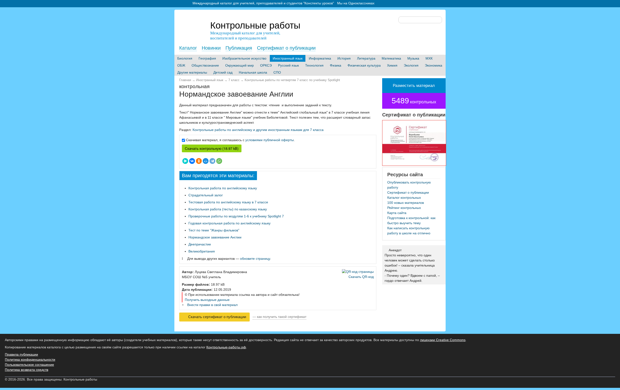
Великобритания (201, 251)
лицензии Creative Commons (442, 340)
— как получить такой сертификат (279, 317)
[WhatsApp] (219, 161)
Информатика (320, 58)
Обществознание (205, 65)
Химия (392, 65)
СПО (277, 72)
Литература (366, 58)
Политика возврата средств (26, 370)
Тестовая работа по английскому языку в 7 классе (228, 202)
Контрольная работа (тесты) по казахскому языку (227, 209)
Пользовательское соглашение (29, 365)
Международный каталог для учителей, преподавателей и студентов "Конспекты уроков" (263, 3)
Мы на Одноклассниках (355, 3)
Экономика (433, 65)
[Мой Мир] (206, 161)
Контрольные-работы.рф (226, 347)
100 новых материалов (405, 203)
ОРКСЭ (266, 65)
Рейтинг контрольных (404, 208)
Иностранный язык (287, 58)
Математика (391, 58)
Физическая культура (364, 65)
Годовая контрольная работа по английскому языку (229, 223)
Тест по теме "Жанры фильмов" (213, 230)
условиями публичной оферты (269, 140)
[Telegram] (212, 161)
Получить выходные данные (207, 300)
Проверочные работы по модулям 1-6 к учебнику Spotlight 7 (236, 216)
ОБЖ (181, 65)
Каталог (188, 48)
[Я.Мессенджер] (185, 161)
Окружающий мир (239, 65)
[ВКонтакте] (192, 161)
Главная (185, 80)
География (207, 58)
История (344, 58)
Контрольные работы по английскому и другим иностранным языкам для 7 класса (258, 130)
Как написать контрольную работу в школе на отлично (408, 230)
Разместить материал (414, 85)
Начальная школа (253, 72)
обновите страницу (255, 258)
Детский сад (222, 72)
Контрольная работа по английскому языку (222, 188)
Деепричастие (199, 244)
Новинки (211, 48)
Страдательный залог (205, 195)
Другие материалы (192, 72)
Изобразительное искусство (244, 58)
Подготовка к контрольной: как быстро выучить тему (411, 220)
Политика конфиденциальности (30, 359)
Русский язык (288, 65)
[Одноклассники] (199, 161)
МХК (429, 58)
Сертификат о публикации (286, 48)
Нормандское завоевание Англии (214, 237)
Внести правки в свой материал (212, 305)
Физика (335, 65)
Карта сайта (396, 213)
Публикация (238, 48)
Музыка (413, 58)
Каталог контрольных (404, 197)
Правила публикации (21, 354)
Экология (411, 65)
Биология (184, 58)
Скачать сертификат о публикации (216, 317)
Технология (314, 65)
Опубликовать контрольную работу (409, 184)
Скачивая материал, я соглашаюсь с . (240, 140)
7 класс (234, 80)
